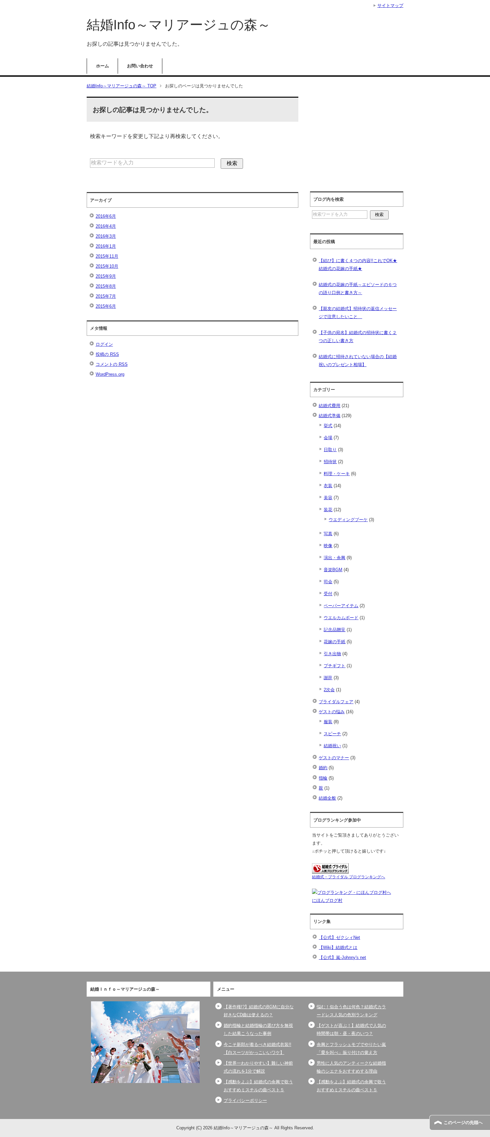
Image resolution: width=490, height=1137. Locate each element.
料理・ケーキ (337, 473)
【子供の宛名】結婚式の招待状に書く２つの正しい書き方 (358, 336)
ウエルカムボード (341, 617)
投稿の (107, 354)
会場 (328, 437)
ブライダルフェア (336, 701)
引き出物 (332, 653)
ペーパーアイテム (341, 605)
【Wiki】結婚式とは (338, 947)
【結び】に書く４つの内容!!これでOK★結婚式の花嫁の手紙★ (358, 264)
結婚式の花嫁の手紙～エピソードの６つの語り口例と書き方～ (358, 288)
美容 (328, 497)
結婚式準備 (329, 415)
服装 (328, 721)
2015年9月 (106, 276)
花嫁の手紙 (334, 641)
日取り (330, 449)
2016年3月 (106, 236)
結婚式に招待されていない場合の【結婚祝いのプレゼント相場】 (358, 360)
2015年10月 (107, 266)
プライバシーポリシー (245, 1100)
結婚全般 (327, 798)
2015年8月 (106, 286)
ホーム (102, 65)
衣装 (328, 485)
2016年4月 (106, 226)
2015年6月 (106, 306)
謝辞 (328, 677)
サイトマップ (390, 5)
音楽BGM (333, 569)
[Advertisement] (362, 140)
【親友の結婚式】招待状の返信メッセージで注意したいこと (358, 312)
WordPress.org (110, 374)
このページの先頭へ (463, 1122)
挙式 (328, 425)
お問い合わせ (140, 65)
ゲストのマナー (334, 757)
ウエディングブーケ (348, 519)
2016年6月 (106, 216)
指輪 (323, 778)
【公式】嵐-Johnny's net (342, 957)
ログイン (104, 344)
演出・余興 (334, 557)
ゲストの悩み (332, 711)
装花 (328, 509)
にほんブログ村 (327, 900)
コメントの (112, 364)
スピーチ (332, 733)
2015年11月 (107, 256)
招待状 (330, 461)
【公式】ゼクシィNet (339, 937)
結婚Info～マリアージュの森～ (179, 24)
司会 (328, 581)
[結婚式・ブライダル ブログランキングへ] (330, 869)
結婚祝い (332, 745)
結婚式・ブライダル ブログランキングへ (348, 877)
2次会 (329, 689)
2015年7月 (106, 296)
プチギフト (334, 665)
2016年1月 (106, 246)
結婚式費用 (329, 405)
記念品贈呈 (334, 629)
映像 (328, 545)
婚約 (323, 767)
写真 (328, 533)
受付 (328, 593)
